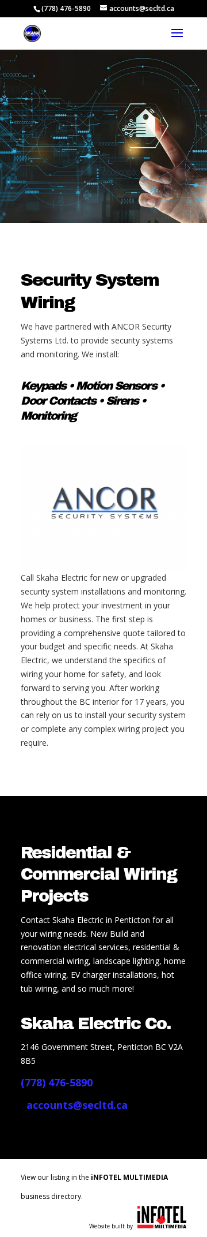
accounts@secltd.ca (77, 1105)
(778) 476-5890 (66, 8)
